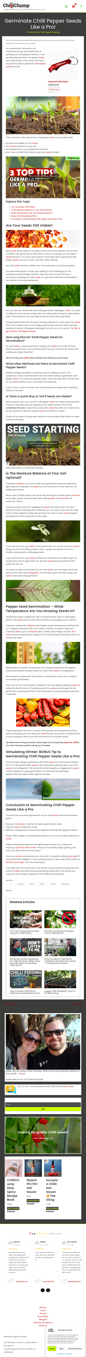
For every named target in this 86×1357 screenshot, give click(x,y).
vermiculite (63, 498)
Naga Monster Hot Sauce (22, 1281)
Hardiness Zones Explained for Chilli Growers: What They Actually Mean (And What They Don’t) (25, 962)
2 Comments (32, 32)
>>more (21, 1073)
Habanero (33, 631)
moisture (13, 146)
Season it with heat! (58, 81)
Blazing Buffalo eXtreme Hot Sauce (75, 1281)
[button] (66, 7)
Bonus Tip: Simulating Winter (24, 216)
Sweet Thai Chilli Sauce (49, 1281)
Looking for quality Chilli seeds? (43, 1132)
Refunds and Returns (43, 1322)
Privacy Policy (68, 1354)
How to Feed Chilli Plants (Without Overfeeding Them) (25, 992)
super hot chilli (70, 742)
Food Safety (43, 1316)
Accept (52, 1349)
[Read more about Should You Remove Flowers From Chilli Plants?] (60, 919)
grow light (72, 856)
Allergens (43, 1319)
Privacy (43, 1313)
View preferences (75, 1349)
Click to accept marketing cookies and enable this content (43, 177)
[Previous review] (43, 1290)
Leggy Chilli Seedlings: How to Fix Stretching (59, 992)
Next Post (78, 1004)
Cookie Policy (60, 1354)
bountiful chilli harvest (26, 847)
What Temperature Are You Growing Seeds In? (32, 213)
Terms (43, 1310)
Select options (33, 1201)
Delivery (43, 1307)
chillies (18, 631)
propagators (33, 572)
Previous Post (9, 1004)
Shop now (54, 89)
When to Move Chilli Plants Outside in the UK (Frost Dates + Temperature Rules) (60, 961)
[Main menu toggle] (81, 6)
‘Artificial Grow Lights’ (15, 862)
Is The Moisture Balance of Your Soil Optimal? (31, 210)
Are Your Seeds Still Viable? (23, 207)
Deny (61, 1349)
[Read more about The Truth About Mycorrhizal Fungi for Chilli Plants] (26, 919)
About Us (43, 1325)
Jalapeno (31, 625)
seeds (41, 57)
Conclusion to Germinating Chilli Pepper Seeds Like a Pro (36, 219)
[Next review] (48, 1290)
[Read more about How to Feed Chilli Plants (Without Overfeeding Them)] (26, 979)
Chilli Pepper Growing (49, 32)
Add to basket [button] (13, 1208)
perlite (52, 498)
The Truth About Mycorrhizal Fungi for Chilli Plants (24, 932)
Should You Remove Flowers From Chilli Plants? (59, 932)
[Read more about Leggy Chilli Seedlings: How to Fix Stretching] (60, 979)
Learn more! (68, 1086)
